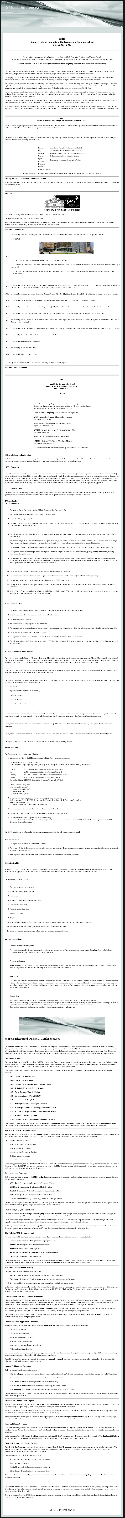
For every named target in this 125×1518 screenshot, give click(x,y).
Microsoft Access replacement (74, 100)
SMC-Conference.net (24, 7)
